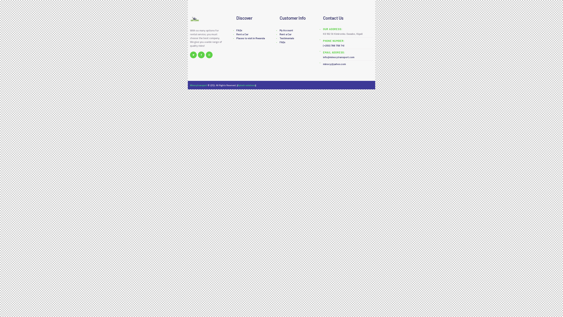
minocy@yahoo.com (334, 64)
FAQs (239, 30)
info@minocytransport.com (338, 57)
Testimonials (287, 38)
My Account (286, 30)
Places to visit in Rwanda (250, 38)
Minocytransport (198, 85)
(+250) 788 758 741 (333, 45)
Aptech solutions (246, 85)
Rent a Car (242, 34)
